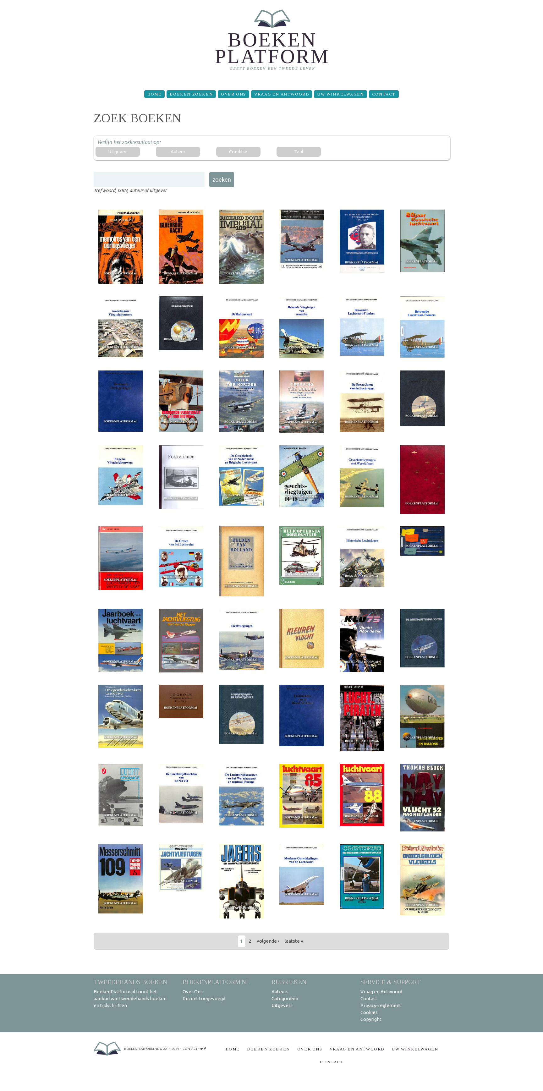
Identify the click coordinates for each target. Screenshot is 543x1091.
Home (154, 94)
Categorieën (285, 998)
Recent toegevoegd (204, 998)
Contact (384, 94)
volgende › (268, 941)
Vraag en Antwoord (281, 94)
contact (190, 1048)
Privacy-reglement (380, 1005)
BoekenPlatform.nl (216, 982)
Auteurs (280, 991)
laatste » (294, 941)
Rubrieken (289, 982)
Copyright (370, 1019)
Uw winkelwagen (340, 94)
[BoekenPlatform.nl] (271, 42)
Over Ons (233, 94)
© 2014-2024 (169, 1048)
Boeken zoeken (191, 94)
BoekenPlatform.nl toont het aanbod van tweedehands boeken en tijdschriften (130, 998)
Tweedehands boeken (130, 982)
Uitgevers (282, 1005)
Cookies (369, 1012)
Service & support (390, 982)
